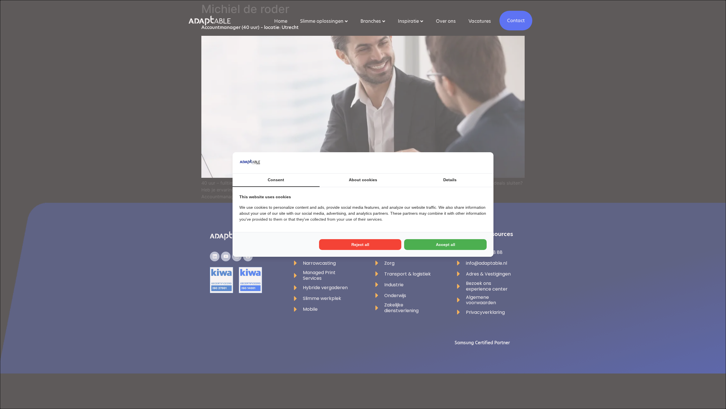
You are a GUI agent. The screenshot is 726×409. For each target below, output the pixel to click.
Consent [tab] (276, 180)
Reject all (360, 244)
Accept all (445, 244)
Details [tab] (450, 180)
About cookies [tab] (363, 180)
